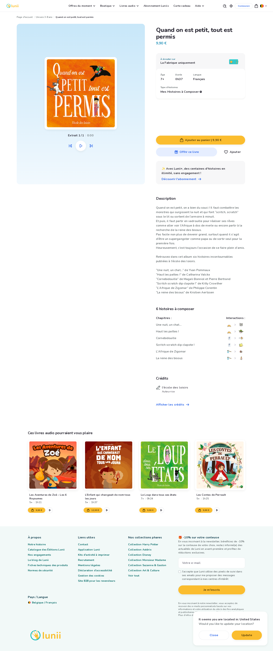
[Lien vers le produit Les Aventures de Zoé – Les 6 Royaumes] (53, 465)
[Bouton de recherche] (224, 6)
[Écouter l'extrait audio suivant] (91, 146)
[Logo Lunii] (13, 6)
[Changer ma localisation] (263, 6)
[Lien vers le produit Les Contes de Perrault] (220, 465)
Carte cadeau (181, 6)
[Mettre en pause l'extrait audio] (81, 146)
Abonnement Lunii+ (156, 6)
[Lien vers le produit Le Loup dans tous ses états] (164, 465)
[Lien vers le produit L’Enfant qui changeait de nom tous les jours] (109, 465)
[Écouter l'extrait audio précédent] (70, 146)
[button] (231, 6)
